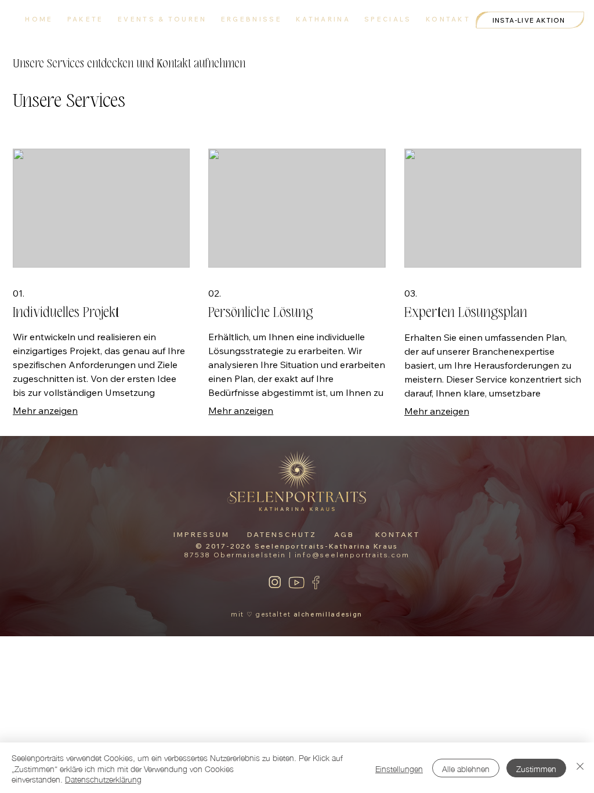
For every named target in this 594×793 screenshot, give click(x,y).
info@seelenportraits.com (352, 554)
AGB (344, 534)
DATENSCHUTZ (282, 534)
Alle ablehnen (466, 768)
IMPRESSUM (201, 534)
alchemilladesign (328, 614)
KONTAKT (397, 534)
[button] (388, 19)
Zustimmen (536, 768)
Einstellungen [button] (399, 768)
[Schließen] (580, 768)
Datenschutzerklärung (103, 778)
